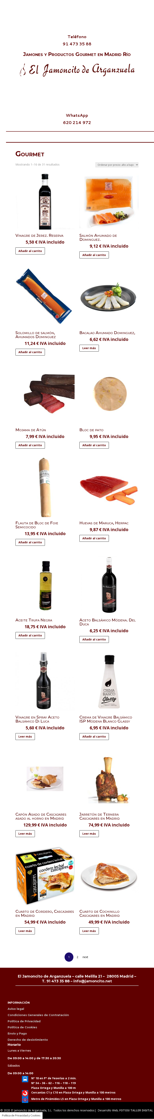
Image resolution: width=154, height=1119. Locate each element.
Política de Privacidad (24, 1021)
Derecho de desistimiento (28, 1040)
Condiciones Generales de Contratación (38, 1015)
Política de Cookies (22, 1027)
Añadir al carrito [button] (30, 251)
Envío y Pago (17, 1033)
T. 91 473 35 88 (56, 981)
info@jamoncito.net (92, 981)
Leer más (89, 348)
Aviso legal (16, 1009)
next (85, 957)
